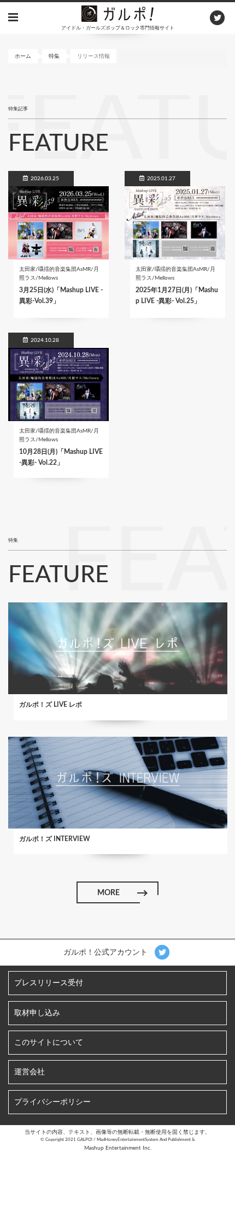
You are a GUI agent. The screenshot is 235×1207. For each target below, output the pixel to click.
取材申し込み (37, 1013)
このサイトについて (48, 1042)
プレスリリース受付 (48, 983)
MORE (108, 893)
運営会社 (29, 1072)
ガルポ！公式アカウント (106, 952)
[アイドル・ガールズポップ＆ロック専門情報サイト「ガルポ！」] (117, 13)
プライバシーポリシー (52, 1102)
